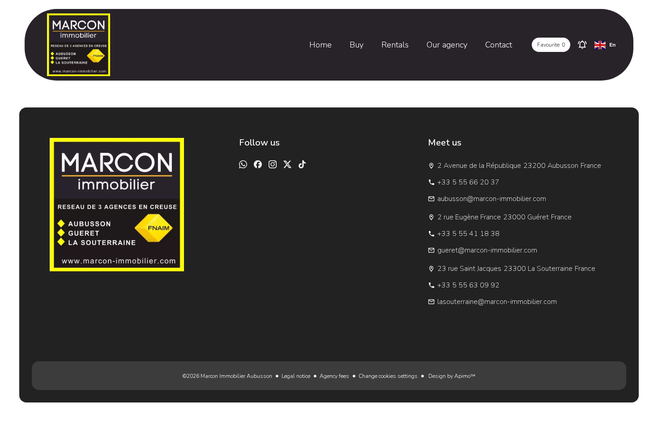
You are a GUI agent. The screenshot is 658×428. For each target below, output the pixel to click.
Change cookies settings (388, 376)
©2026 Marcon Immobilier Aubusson (227, 376)
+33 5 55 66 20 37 (468, 182)
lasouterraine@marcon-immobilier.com (497, 302)
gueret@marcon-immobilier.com (487, 250)
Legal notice (296, 376)
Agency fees (334, 376)
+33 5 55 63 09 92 (468, 285)
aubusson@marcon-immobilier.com (491, 199)
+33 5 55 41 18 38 (468, 234)
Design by (451, 376)
